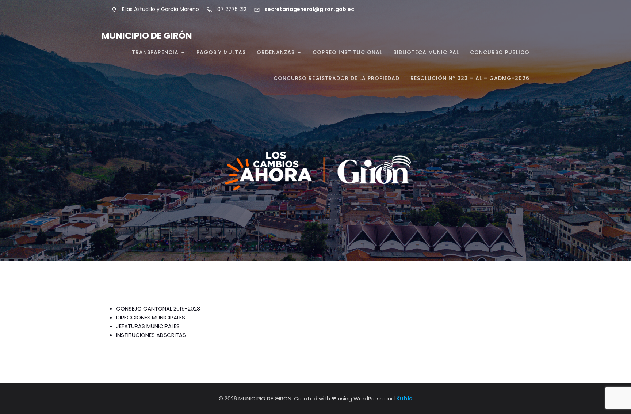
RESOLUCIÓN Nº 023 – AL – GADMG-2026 (469, 78)
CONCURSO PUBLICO (499, 52)
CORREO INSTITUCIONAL (347, 52)
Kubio (404, 398)
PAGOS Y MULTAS (221, 52)
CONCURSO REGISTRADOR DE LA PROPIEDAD (336, 78)
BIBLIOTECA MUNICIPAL (426, 52)
